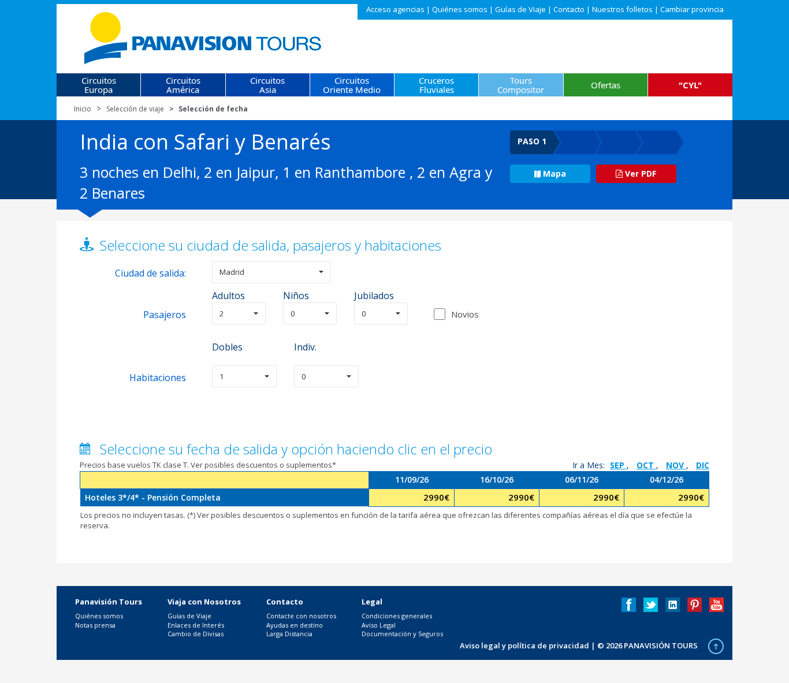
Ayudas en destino (294, 625)
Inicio (82, 109)
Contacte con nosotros (301, 615)
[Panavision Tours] (203, 35)
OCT (646, 465)
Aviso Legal (379, 625)
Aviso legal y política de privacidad (524, 645)
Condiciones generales (397, 615)
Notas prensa (95, 625)
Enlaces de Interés (196, 625)
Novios (465, 314)
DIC (702, 465)
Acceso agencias (395, 9)
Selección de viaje (135, 109)
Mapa (554, 173)
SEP (618, 465)
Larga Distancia (289, 633)
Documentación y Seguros (402, 633)
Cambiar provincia (692, 9)
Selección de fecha (213, 109)
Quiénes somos (459, 9)
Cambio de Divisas (196, 633)
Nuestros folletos (622, 9)
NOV (676, 465)
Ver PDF (639, 173)
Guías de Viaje (520, 9)
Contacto (569, 9)
